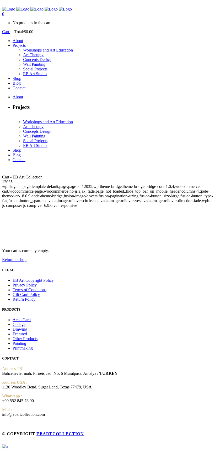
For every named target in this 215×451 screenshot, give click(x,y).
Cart (6, 31)
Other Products (25, 338)
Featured (20, 334)
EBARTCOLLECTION (60, 434)
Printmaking (23, 348)
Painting (19, 343)
